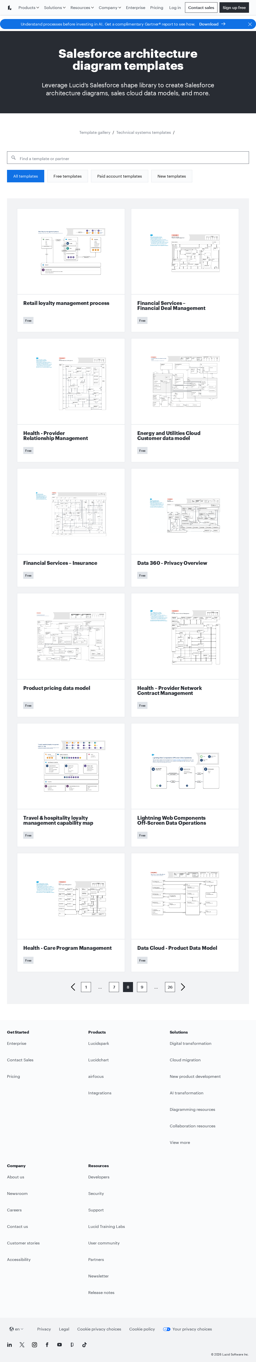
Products (27, 7)
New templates (172, 176)
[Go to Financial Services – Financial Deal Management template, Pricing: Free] (185, 270)
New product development (195, 1076)
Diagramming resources (192, 1109)
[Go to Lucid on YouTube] (59, 1344)
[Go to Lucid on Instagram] (34, 1344)
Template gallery (94, 132)
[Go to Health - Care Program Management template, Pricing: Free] (71, 912)
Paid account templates (119, 176)
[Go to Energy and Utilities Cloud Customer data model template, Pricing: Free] (185, 400)
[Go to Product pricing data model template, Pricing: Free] (71, 655)
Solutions (53, 7)
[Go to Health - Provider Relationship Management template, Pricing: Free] (71, 400)
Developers (99, 1176)
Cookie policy (142, 1328)
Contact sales (201, 7)
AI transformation (187, 1092)
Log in (175, 7)
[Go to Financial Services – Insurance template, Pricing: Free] (71, 528)
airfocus (96, 1076)
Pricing (156, 7)
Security (96, 1193)
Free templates (68, 176)
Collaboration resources (193, 1125)
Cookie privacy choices (99, 1328)
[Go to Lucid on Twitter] (22, 1344)
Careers (14, 1209)
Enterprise (135, 7)
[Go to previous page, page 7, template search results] (75, 987)
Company (108, 7)
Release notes (101, 1292)
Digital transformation (191, 1043)
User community (104, 1242)
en (17, 1328)
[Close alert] (250, 24)
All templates (25, 176)
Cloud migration (185, 1059)
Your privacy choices (192, 1328)
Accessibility (19, 1259)
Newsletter (98, 1275)
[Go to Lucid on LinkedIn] (9, 1344)
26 (170, 987)
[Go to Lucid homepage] (11, 8)
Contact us (17, 1226)
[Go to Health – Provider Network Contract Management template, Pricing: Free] (185, 655)
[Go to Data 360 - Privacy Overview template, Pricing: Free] (185, 528)
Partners (96, 1259)
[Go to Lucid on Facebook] (47, 1344)
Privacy (44, 1328)
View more (180, 1142)
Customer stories (23, 1242)
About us (15, 1176)
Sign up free (234, 7)
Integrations (100, 1092)
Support (96, 1209)
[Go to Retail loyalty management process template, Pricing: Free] (71, 270)
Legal (64, 1328)
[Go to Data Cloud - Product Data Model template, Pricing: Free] (185, 912)
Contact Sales (20, 1059)
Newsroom (17, 1193)
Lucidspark (98, 1043)
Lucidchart (98, 1059)
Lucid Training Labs (106, 1226)
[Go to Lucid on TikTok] (84, 1344)
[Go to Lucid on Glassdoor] (72, 1344)
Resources (80, 7)
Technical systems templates (143, 132)
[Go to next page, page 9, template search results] (181, 987)
